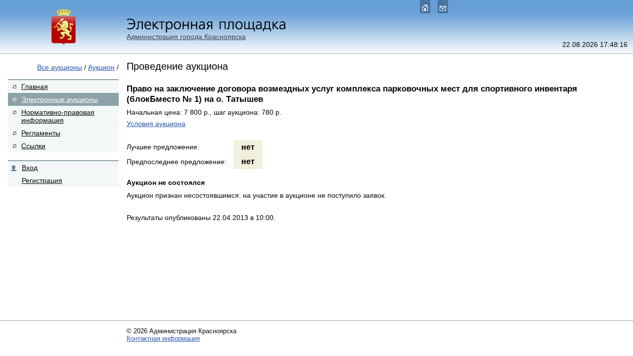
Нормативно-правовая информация (57, 116)
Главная (34, 86)
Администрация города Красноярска (186, 37)
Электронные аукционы (59, 99)
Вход (30, 168)
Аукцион (101, 67)
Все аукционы (59, 67)
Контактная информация (163, 338)
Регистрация (42, 180)
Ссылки (33, 146)
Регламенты (40, 133)
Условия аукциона (156, 124)
